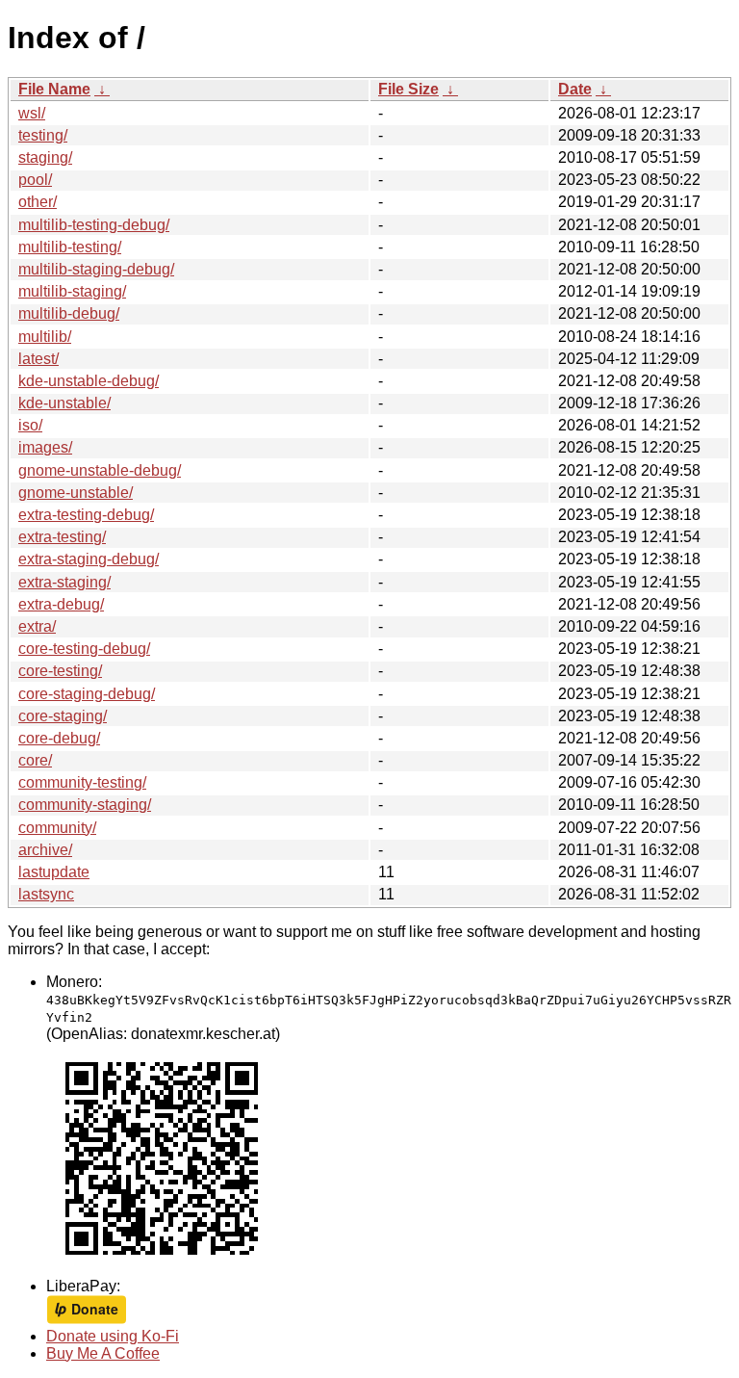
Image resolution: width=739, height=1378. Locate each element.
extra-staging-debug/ (88, 559)
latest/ (38, 359)
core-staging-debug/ (86, 694)
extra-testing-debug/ (86, 515)
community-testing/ (82, 782)
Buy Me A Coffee (103, 1353)
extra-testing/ (62, 537)
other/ (37, 202)
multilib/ (44, 336)
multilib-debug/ (68, 313)
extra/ (37, 626)
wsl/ (31, 113)
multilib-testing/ (69, 247)
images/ (45, 447)
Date (575, 89)
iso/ (30, 425)
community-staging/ (84, 804)
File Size (408, 89)
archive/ (45, 850)
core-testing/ (60, 671)
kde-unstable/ (64, 403)
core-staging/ (62, 716)
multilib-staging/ (72, 291)
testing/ (42, 135)
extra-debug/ (61, 604)
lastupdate (53, 872)
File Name (54, 89)
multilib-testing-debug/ (93, 225)
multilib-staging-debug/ (96, 269)
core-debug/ (59, 738)
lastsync (46, 894)
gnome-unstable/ (75, 492)
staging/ (45, 157)
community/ (57, 827)
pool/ (35, 179)
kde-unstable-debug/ (88, 381)
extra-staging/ (64, 582)
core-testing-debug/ (84, 648)
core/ (35, 760)
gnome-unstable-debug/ (99, 470)
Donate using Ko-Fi (112, 1336)
